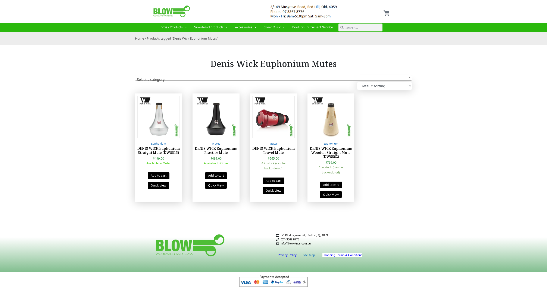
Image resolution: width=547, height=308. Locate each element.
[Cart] (386, 11)
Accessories (243, 27)
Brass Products (172, 27)
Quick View (158, 185)
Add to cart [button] (158, 175)
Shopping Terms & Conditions (342, 255)
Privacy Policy (288, 255)
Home (139, 38)
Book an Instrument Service (312, 27)
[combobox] (273, 78)
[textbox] (273, 79)
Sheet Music (272, 27)
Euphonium (158, 143)
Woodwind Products (209, 27)
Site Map (309, 255)
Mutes (216, 143)
